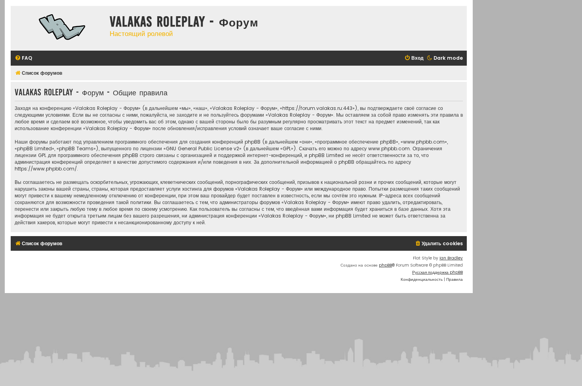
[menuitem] (23, 58)
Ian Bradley (451, 258)
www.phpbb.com (389, 148)
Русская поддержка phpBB (437, 272)
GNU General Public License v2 (202, 148)
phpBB (385, 265)
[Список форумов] (58, 28)
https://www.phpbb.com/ (46, 168)
